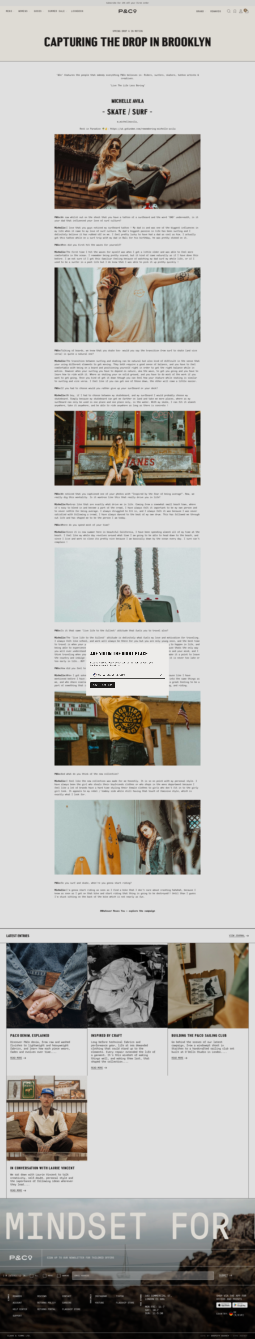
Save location (102, 685)
